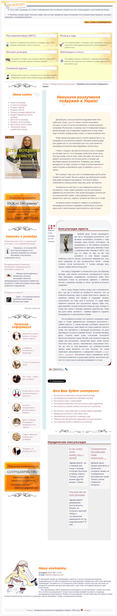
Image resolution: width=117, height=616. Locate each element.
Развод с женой (17, 110)
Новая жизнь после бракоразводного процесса (31, 393)
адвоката (97, 167)
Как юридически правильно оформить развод (73, 398)
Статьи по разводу (19, 105)
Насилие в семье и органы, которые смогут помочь (31, 336)
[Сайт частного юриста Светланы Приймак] (22, 177)
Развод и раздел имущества (23, 112)
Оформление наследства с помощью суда (72, 416)
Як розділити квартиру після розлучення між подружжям (78, 404)
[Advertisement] (22, 185)
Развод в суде (68, 35)
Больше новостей (32, 308)
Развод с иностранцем (20, 122)
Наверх (87, 610)
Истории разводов (17, 52)
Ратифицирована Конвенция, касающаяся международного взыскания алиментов (17, 266)
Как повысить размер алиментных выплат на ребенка (77, 406)
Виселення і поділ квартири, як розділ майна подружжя (78, 411)
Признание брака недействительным (19, 128)
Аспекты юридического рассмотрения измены (29, 409)
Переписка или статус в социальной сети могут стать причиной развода (20, 242)
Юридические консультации (63, 84)
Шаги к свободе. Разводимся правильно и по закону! (29, 423)
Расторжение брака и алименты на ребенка (73, 422)
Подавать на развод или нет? (30, 450)
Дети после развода (19, 120)
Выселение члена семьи (21, 124)
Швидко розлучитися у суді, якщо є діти (71, 414)
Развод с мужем (17, 107)
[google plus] (81, 610)
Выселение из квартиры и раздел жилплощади (74, 395)
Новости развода (18, 103)
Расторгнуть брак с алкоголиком (68, 401)
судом (70, 122)
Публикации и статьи (72, 52)
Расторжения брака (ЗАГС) (21, 35)
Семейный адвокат (17, 68)
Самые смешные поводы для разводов (30, 436)
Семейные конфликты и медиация (28, 350)
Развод (45, 84)
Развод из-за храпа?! (14, 292)
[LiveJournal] (66, 369)
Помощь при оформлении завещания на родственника (78, 419)
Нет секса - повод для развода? (30, 378)
